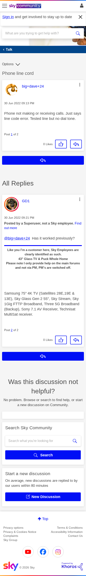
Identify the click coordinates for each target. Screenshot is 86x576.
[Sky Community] (25, 6)
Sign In (81, 7)
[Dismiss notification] (80, 17)
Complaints (10, 535)
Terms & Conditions (70, 527)
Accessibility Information (67, 531)
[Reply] (76, 144)
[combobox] (39, 33)
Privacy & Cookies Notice (19, 531)
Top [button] (45, 519)
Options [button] (8, 64)
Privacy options (13, 527)
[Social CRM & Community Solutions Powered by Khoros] (72, 566)
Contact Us (75, 535)
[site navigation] (4, 6)
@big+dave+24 (17, 238)
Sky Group (10, 540)
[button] (80, 85)
